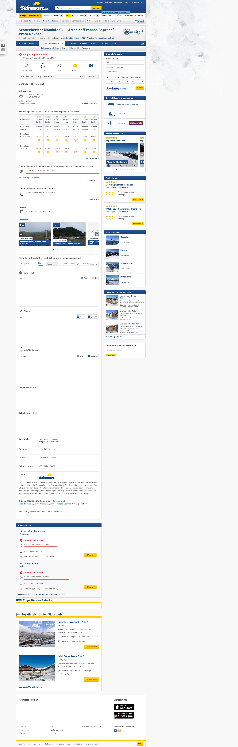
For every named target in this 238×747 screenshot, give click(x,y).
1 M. (21, 263)
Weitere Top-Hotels (30, 687)
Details (90, 555)
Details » (39, 122)
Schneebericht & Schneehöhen (53, 48)
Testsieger (99, 2)
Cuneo (63, 594)
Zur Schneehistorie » (89, 103)
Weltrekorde (118, 2)
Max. (40, 263)
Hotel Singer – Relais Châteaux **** (128, 297)
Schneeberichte (78, 21)
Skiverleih (83, 43)
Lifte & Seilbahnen (102, 21)
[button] (116, 88)
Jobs (126, 2)
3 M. (28, 263)
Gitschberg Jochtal (29, 563)
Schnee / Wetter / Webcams (52, 43)
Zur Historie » (93, 180)
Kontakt (114, 43)
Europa (37, 594)
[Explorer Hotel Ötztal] (112, 315)
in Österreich (122, 187)
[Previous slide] (21, 234)
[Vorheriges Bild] (108, 154)
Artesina (43, 504)
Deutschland (25, 534)
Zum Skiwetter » (91, 158)
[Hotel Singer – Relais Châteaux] (112, 300)
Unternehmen (57, 730)
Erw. (107, 77)
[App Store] (124, 710)
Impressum (24, 730)
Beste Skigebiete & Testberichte (46, 21)
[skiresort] (34, 7)
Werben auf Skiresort (91, 727)
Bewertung (33, 43)
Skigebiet (22, 43)
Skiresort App (121, 700)
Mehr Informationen (89, 744)
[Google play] (124, 718)
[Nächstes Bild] (142, 154)
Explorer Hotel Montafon (129, 324)
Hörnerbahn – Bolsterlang (33, 531)
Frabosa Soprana (63, 504)
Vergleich (65, 21)
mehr (82, 504)
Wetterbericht (74, 48)
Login (53, 733)
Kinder (116, 77)
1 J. (34, 263)
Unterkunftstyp (136, 77)
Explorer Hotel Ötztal (128, 311)
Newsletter (108, 2)
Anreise (105, 43)
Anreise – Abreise (112, 58)
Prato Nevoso (25, 504)
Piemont (54, 594)
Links (53, 727)
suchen (140, 88)
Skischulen (94, 43)
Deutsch (137, 2)
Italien (22, 566)
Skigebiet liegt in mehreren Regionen (115, 12)
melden (57, 511)
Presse (22, 733)
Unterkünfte (116, 21)
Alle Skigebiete (25, 21)
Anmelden (111, 355)
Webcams (86, 48)
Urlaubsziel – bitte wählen (115, 68)
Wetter (89, 21)
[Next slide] (97, 234)
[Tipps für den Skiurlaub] (139, 21)
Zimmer (125, 77)
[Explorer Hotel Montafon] (112, 328)
